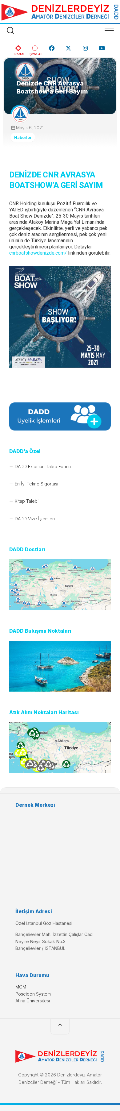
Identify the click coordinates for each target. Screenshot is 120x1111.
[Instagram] (85, 46)
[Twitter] (68, 46)
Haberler (22, 137)
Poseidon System (33, 994)
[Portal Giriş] (18, 46)
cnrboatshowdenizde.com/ (38, 253)
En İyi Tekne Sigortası (36, 483)
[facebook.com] (51, 46)
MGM (20, 986)
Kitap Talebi (26, 501)
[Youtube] (102, 46)
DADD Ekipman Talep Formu (43, 466)
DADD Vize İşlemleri (35, 518)
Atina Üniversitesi (32, 1000)
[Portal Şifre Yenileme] (34, 46)
